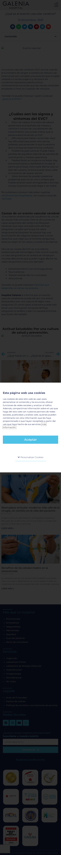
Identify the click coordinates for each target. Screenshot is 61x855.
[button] (30, 457)
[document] (30, 427)
